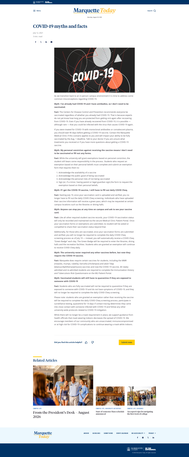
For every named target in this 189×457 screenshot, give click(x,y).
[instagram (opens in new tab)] (142, 437)
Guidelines (96, 433)
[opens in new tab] (42, 2)
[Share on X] (41, 42)
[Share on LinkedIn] (46, 42)
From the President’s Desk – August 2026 (61, 414)
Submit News (108, 433)
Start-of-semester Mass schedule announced (110, 412)
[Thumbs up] (86, 342)
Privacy (151, 433)
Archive (86, 433)
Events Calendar (122, 433)
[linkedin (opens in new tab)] (153, 437)
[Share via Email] (51, 42)
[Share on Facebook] (35, 42)
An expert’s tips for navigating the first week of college (140, 412)
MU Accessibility (137, 433)
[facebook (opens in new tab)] (137, 437)
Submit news (126, 342)
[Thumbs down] (92, 342)
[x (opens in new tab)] (148, 437)
